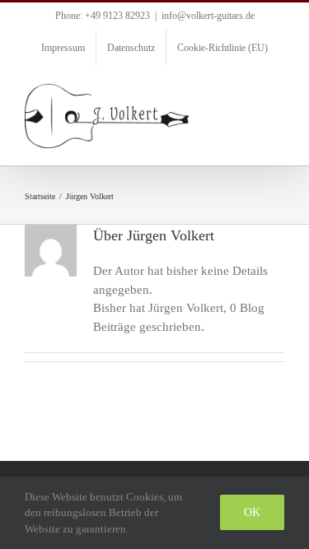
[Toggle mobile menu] (277, 91)
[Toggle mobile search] (248, 91)
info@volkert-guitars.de (208, 15)
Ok (252, 512)
